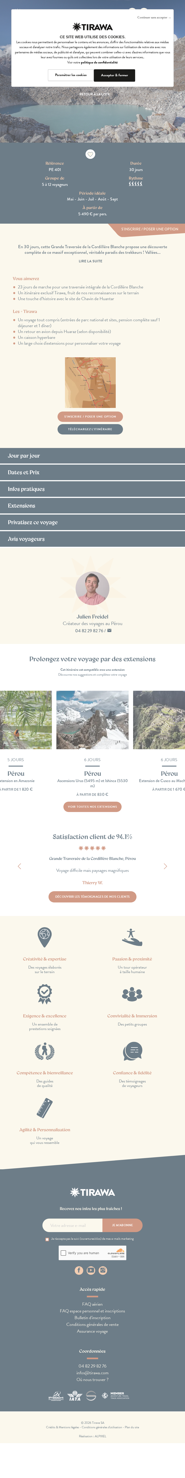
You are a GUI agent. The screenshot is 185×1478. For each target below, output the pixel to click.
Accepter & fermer (114, 75)
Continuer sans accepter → (154, 17)
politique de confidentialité (99, 62)
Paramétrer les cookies (71, 75)
